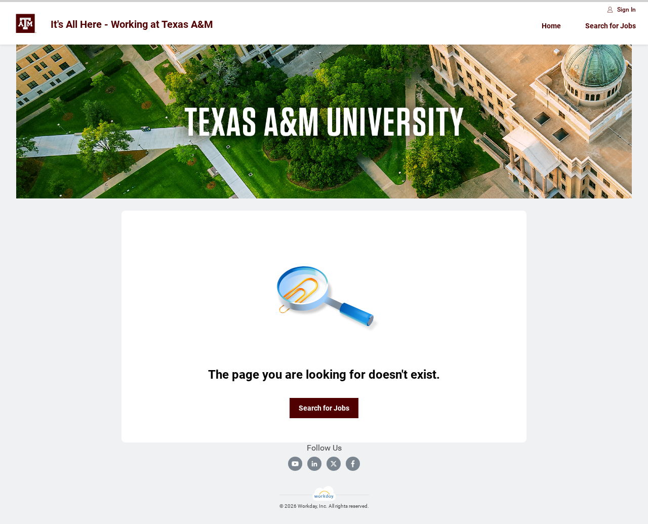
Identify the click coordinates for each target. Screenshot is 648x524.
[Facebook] (353, 464)
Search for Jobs (610, 26)
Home (551, 26)
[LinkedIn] (314, 464)
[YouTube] (295, 464)
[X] (334, 464)
